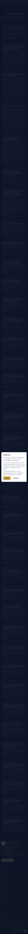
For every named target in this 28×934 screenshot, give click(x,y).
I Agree (7, 478)
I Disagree (16, 478)
